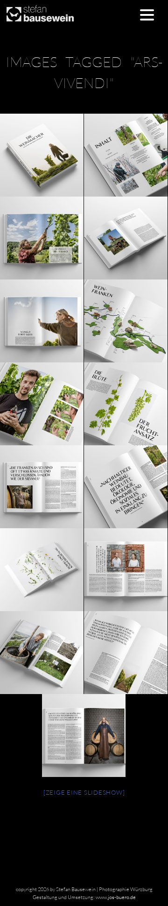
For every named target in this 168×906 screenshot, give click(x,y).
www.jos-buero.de (116, 897)
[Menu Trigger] (147, 14)
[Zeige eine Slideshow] (84, 792)
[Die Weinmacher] (126, 155)
